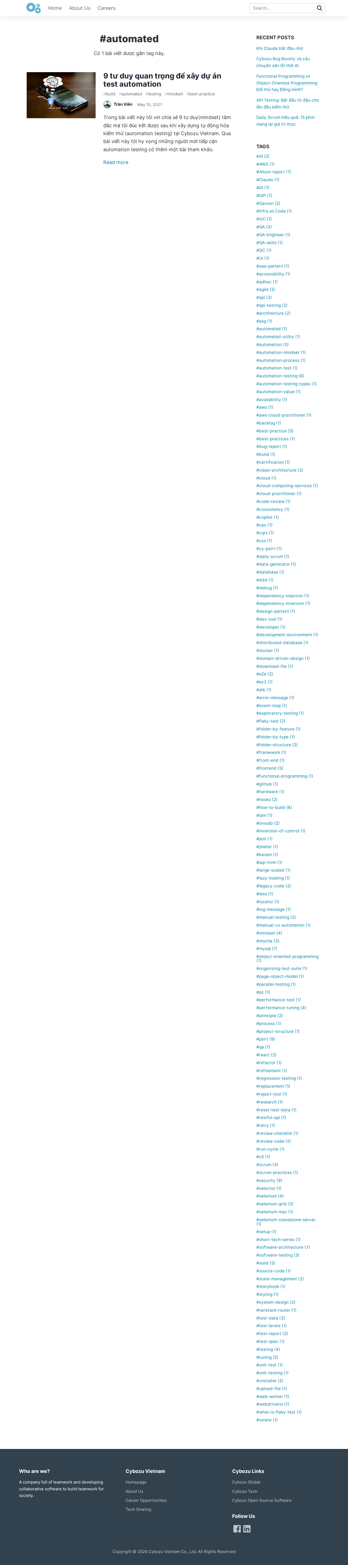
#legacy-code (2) (273, 885)
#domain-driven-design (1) (283, 658)
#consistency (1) (273, 509)
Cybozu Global (246, 1482)
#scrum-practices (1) (277, 1172)
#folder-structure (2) (277, 744)
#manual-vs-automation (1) (283, 925)
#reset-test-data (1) (276, 1109)
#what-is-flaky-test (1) (279, 1412)
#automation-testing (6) (280, 375)
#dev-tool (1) (269, 619)
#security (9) (269, 1180)
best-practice (201, 93)
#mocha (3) (267, 941)
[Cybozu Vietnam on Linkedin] (247, 1528)
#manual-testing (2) (276, 917)
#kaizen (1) (267, 854)
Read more (115, 162)
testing (153, 93)
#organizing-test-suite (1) (281, 968)
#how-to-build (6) (274, 807)
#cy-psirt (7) (269, 548)
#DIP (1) (264, 195)
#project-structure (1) (278, 1031)
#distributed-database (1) (282, 642)
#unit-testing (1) (272, 1372)
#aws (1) (264, 407)
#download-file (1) (274, 666)
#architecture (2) (273, 313)
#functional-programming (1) (284, 776)
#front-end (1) (270, 760)
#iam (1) (264, 815)
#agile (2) (265, 289)
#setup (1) (266, 1231)
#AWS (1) (265, 164)
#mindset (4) (269, 933)
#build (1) (265, 454)
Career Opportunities (146, 1500)
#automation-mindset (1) (281, 352)
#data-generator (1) (276, 564)
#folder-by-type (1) (275, 736)
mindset (174, 93)
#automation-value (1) (278, 391)
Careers (107, 8)
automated (130, 93)
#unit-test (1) (269, 1364)
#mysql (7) (267, 948)
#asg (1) (264, 321)
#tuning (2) (267, 1357)
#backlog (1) (268, 423)
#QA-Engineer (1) (273, 234)
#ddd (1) (265, 580)
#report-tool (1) (271, 1094)
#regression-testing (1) (279, 1078)
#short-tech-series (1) (278, 1239)
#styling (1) (267, 1294)
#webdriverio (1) (272, 1404)
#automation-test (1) (277, 368)
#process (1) (268, 1023)
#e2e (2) (264, 674)
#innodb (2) (268, 823)
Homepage (136, 1482)
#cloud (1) (266, 478)
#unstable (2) (269, 1380)
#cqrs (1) (265, 532)
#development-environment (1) (287, 634)
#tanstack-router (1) (276, 1310)
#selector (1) (269, 1188)
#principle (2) (269, 1015)
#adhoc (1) (267, 281)
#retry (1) (265, 1125)
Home (55, 8)
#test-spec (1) (270, 1341)
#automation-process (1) (281, 360)
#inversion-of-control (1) (281, 830)
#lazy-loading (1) (273, 878)
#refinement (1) (271, 1070)
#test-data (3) (270, 1318)
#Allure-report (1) (273, 171)
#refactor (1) (269, 1062)
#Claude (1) (267, 179)
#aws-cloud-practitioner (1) (284, 415)
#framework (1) (271, 752)
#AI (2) (263, 156)
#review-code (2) (273, 1141)
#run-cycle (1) (270, 1149)
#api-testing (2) (272, 305)
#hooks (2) (267, 799)
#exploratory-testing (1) (280, 713)
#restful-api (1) (271, 1117)
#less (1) (264, 893)
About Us (79, 8)
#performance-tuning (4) (281, 1007)
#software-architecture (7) (283, 1247)
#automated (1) (271, 328)
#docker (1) (267, 650)
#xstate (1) (267, 1420)
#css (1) (264, 540)
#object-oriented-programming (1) (287, 958)
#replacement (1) (273, 1086)
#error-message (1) (275, 697)
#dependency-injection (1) (282, 595)
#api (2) (264, 297)
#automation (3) (272, 344)
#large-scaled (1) (273, 870)
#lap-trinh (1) (269, 862)
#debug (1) (267, 587)
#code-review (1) (273, 501)
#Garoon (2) (268, 203)
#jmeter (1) (267, 846)
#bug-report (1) (271, 446)
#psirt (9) (265, 1039)
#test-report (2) (272, 1333)
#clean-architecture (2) (279, 470)
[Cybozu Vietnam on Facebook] (237, 1528)
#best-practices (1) (275, 438)
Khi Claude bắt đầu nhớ (279, 48)
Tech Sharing (138, 1509)
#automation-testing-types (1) (286, 383)
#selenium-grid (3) (275, 1203)
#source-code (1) (273, 1270)
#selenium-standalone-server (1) (286, 1221)
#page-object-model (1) (280, 976)
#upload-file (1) (271, 1388)
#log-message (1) (273, 909)
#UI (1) (262, 258)
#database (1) (270, 572)
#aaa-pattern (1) (272, 266)
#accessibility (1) (273, 274)
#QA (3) (264, 226)
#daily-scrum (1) (272, 556)
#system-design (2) (276, 1302)
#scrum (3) (267, 1164)
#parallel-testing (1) (276, 984)
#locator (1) (267, 901)
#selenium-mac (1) (274, 1211)
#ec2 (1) (264, 681)
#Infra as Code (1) (274, 211)
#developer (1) (270, 627)
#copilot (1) (267, 517)
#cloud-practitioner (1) (279, 493)
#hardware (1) (270, 791)
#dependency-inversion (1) (283, 603)
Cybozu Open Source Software (262, 1500)
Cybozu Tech (244, 1491)
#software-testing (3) (278, 1255)
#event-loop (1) (271, 705)
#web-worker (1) (272, 1396)
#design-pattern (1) (275, 611)
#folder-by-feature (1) (278, 729)
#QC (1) (264, 250)
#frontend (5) (269, 768)
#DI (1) (262, 187)
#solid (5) (265, 1263)
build (109, 93)
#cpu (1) (264, 524)
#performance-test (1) (278, 999)
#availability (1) (271, 399)
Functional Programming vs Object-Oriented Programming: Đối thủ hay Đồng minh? (287, 83)
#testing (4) (268, 1349)
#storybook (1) (270, 1286)
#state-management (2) (280, 1278)
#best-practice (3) (275, 430)
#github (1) (267, 784)
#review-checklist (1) (277, 1133)
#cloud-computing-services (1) (287, 485)
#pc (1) (263, 992)
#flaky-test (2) (270, 721)
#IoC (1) (264, 219)
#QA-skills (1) (269, 242)
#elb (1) (264, 689)
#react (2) (266, 1054)
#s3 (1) (263, 1156)
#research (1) (269, 1102)
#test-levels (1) (271, 1325)
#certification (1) (273, 462)
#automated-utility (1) (278, 336)
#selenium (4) (270, 1196)
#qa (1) (263, 1047)
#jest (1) (264, 838)
